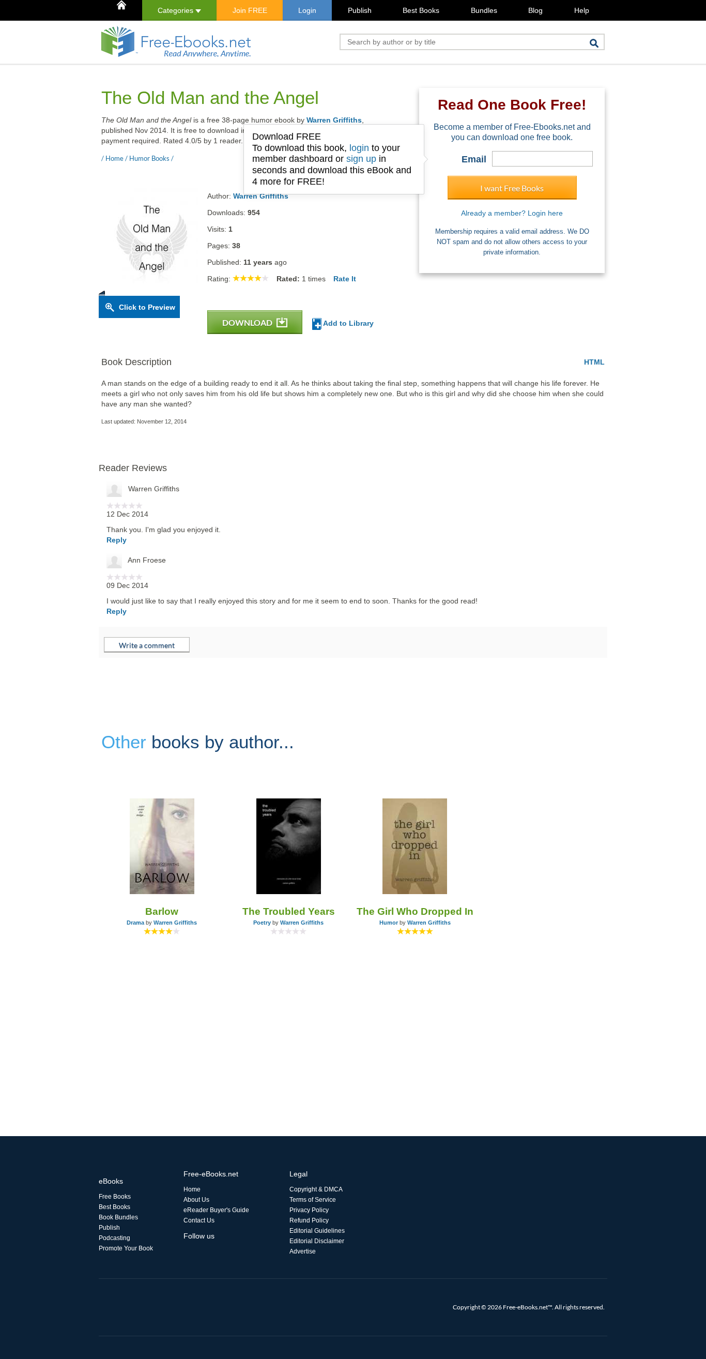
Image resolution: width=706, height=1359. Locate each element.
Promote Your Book (126, 1248)
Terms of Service (312, 1199)
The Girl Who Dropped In (415, 911)
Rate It (344, 279)
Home (192, 1189)
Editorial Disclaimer (316, 1241)
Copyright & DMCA (316, 1189)
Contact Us (198, 1220)
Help (581, 10)
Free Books (115, 1196)
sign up (361, 159)
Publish (360, 10)
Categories (176, 10)
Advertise (302, 1251)
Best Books (421, 10)
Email (474, 159)
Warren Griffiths (334, 120)
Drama (135, 922)
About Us (196, 1199)
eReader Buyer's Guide (216, 1210)
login (359, 148)
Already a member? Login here (512, 213)
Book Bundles (118, 1217)
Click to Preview (147, 307)
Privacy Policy (309, 1210)
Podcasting (114, 1238)
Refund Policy (309, 1220)
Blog (535, 10)
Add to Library (347, 323)
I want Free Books (512, 188)
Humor (388, 922)
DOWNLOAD (248, 322)
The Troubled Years (288, 911)
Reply (116, 540)
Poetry (262, 922)
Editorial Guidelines (317, 1230)
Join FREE (250, 10)
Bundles (484, 10)
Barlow (161, 911)
